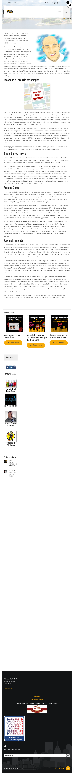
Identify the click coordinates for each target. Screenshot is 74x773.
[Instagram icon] (55, 3)
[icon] (57, 3)
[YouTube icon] (50, 3)
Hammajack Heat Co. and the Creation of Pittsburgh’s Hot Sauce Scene (37, 337)
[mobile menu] (59, 11)
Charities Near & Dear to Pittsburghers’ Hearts (58, 336)
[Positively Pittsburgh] (10, 12)
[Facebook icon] (45, 3)
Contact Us (8, 688)
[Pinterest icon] (52, 3)
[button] (73, 2)
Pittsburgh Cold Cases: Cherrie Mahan (12, 336)
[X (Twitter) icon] (47, 3)
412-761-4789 (12, 3)
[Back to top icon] (68, 768)
